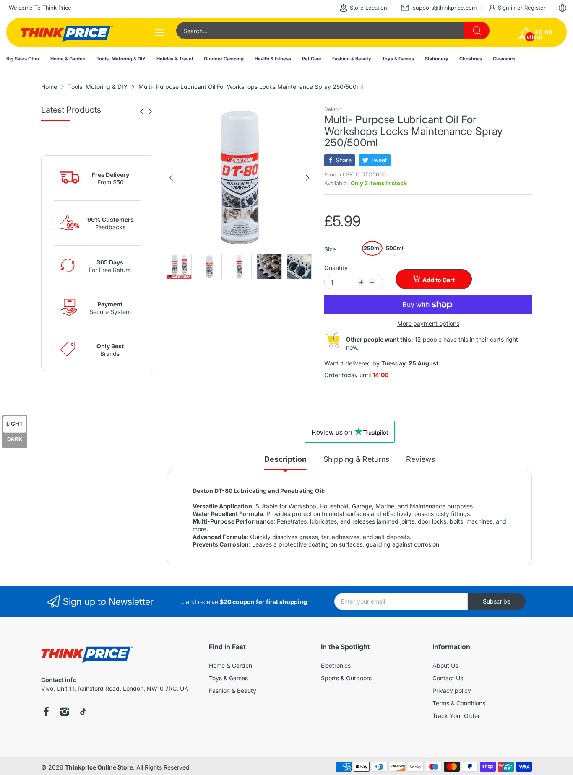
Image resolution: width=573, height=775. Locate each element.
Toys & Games (228, 678)
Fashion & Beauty (232, 690)
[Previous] (150, 111)
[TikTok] (83, 712)
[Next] (142, 111)
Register (535, 7)
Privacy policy (451, 690)
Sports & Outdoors (346, 678)
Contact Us (447, 678)
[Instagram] (65, 712)
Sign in (507, 7)
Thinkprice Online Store (99, 767)
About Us (445, 665)
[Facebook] (46, 712)
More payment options (428, 323)
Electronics (336, 665)
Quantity (336, 267)
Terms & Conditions (458, 703)
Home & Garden (230, 665)
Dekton (332, 109)
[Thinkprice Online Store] (67, 32)
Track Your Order (456, 715)
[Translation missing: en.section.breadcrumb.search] (477, 30)
